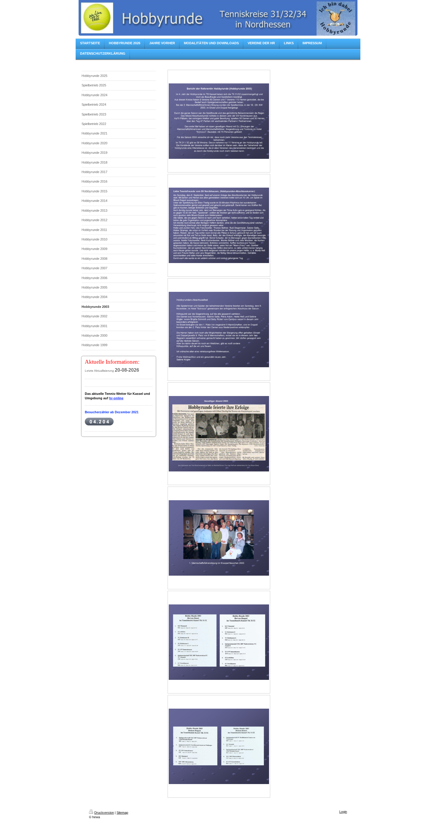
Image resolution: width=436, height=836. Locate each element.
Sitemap (122, 812)
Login (343, 811)
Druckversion (104, 812)
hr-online (116, 398)
